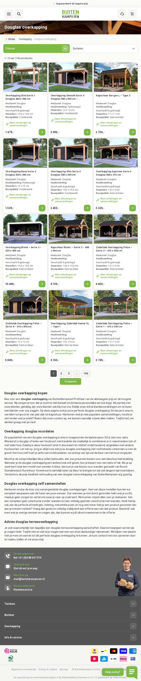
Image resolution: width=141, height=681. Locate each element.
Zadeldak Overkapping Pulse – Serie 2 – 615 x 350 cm (114, 249)
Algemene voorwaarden (23, 669)
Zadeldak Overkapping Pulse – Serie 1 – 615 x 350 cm (114, 325)
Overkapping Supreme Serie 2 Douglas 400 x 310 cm (113, 173)
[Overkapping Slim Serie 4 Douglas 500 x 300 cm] (71, 153)
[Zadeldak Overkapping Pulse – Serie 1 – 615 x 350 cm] (116, 304)
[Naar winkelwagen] (132, 14)
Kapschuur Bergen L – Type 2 (113, 95)
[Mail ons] (24, 577)
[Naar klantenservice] (122, 14)
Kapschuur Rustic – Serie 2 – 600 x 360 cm (70, 249)
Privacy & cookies (48, 669)
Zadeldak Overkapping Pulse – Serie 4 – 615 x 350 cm (24, 325)
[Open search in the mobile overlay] (19, 14)
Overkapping (25, 39)
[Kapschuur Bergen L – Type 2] (116, 99)
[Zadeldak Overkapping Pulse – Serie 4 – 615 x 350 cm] (25, 304)
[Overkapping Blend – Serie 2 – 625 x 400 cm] (25, 229)
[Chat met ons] (20, 566)
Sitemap (63, 669)
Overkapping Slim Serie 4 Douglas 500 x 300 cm (66, 173)
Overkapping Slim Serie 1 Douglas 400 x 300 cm (20, 97)
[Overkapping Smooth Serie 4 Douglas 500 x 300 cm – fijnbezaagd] (71, 77)
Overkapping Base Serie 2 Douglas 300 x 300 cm (21, 173)
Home (11, 39)
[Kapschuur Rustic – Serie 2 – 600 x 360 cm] (71, 229)
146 (86, 373)
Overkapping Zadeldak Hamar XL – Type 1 (70, 325)
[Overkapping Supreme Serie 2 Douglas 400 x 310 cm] (116, 153)
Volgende (70, 381)
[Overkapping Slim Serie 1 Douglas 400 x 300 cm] (25, 77)
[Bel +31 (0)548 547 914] (22, 556)
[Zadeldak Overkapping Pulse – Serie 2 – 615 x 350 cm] (116, 229)
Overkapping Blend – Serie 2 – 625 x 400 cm (23, 249)
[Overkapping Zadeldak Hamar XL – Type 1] (71, 304)
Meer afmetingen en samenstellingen (20, 124)
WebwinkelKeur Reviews (74, 677)
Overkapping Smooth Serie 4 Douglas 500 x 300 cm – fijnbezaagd (67, 97)
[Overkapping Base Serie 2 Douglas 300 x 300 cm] (25, 153)
